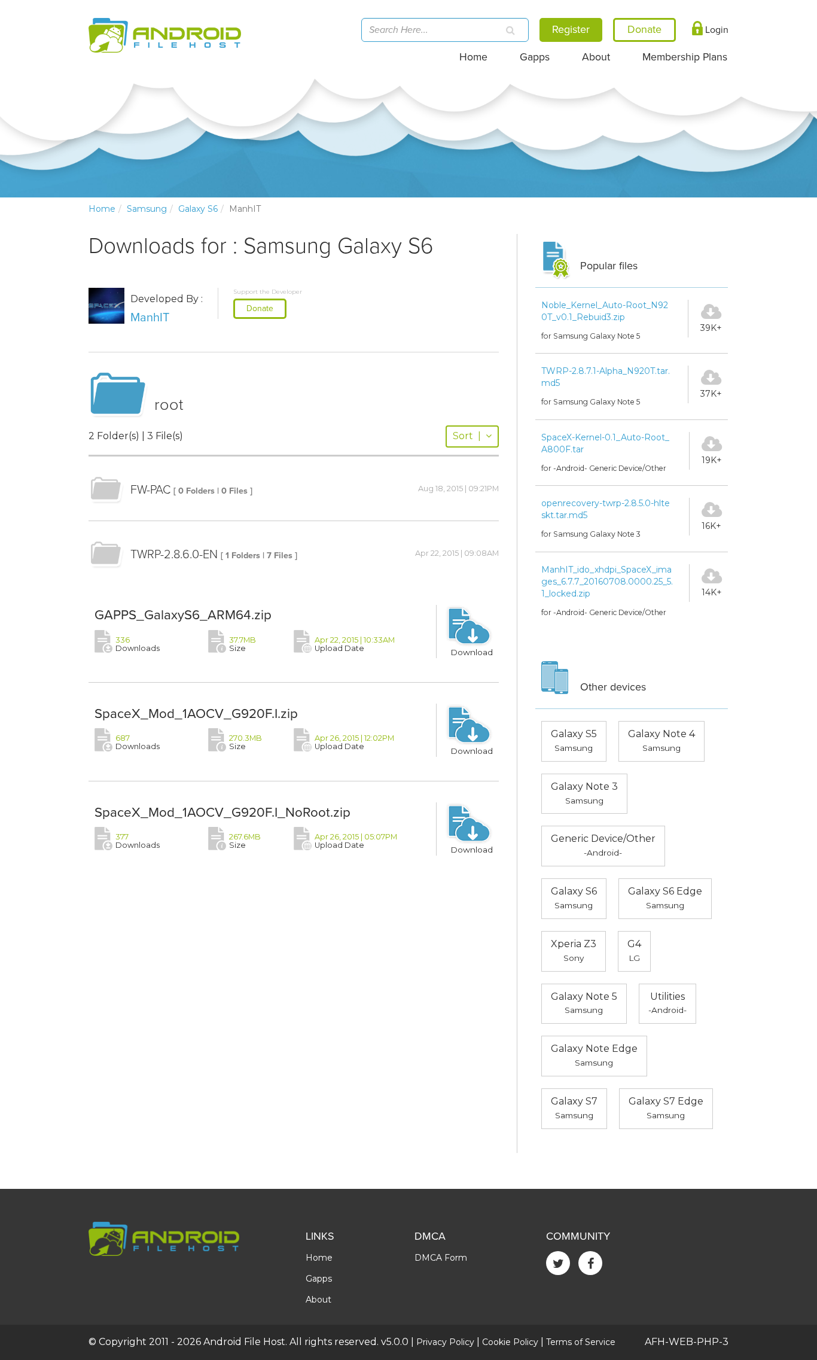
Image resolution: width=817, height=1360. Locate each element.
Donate (259, 308)
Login (715, 30)
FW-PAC (150, 490)
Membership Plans (684, 57)
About (596, 57)
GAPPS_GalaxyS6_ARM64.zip (183, 615)
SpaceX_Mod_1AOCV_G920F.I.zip (196, 713)
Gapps (535, 57)
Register (571, 29)
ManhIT (149, 318)
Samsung (147, 208)
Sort (467, 436)
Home (473, 57)
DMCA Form (440, 1257)
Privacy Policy (445, 1342)
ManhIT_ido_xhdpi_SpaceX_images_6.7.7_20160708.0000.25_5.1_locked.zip (607, 581)
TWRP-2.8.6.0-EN (174, 554)
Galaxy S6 (198, 208)
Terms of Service (580, 1342)
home (102, 208)
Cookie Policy (510, 1342)
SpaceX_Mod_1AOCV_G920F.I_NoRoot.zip (222, 812)
